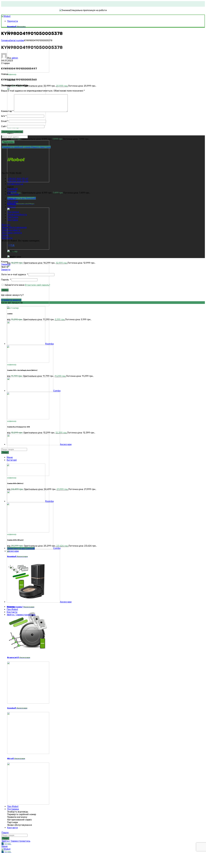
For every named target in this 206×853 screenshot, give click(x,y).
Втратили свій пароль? (37, 285)
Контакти (7, 238)
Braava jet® (18, 657)
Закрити (5, 264)
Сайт (4, 126)
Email (4, 121)
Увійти (4, 290)
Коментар (7, 111)
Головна (5, 40)
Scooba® (17, 708)
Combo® (20, 204)
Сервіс (5, 235)
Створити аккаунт (11, 300)
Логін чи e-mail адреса (14, 274)
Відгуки (6, 224)
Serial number (17, 40)
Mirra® (16, 758)
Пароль (6, 279)
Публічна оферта (11, 230)
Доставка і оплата (12, 232)
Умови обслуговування (14, 227)
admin (14, 58)
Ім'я (3, 116)
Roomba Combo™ (20, 607)
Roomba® (16, 26)
